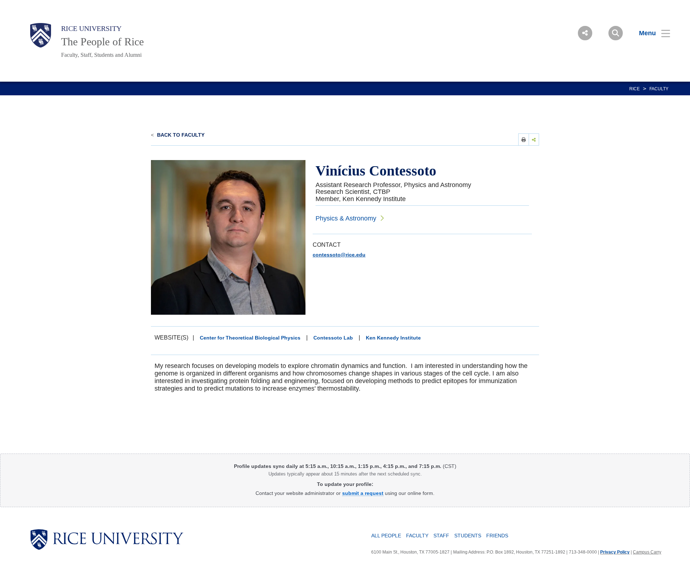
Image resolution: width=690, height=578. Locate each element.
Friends (497, 535)
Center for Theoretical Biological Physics (250, 338)
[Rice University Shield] (40, 35)
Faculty (658, 88)
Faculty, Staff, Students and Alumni (101, 55)
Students (467, 535)
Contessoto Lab (333, 338)
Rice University (91, 28)
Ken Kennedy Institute (393, 338)
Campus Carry (647, 552)
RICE (634, 88)
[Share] (534, 139)
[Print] (523, 139)
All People (386, 535)
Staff (441, 535)
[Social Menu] (585, 33)
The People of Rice (102, 41)
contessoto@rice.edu (339, 255)
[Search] (615, 33)
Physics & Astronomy (346, 218)
